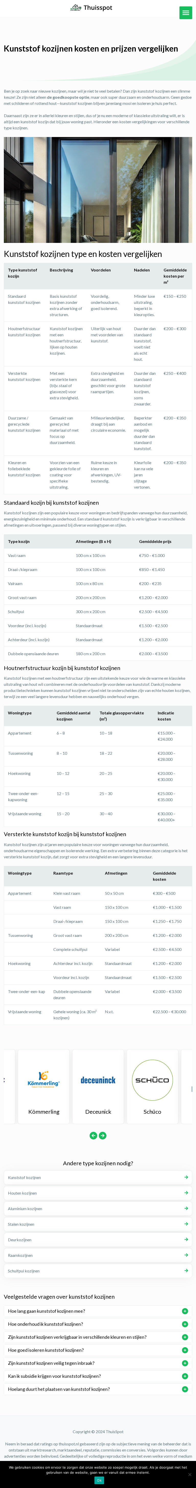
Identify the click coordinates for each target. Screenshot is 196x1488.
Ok (99, 1480)
